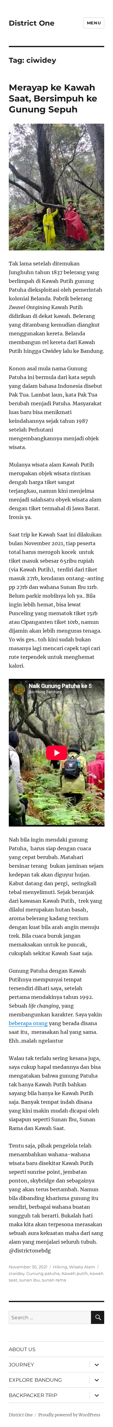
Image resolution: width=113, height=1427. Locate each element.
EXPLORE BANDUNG (35, 1380)
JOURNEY (21, 1365)
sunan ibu (29, 1279)
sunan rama (54, 1279)
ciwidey (16, 1273)
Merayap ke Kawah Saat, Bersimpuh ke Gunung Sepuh (53, 98)
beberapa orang (28, 1023)
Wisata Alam (82, 1266)
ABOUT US (22, 1349)
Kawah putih (75, 1273)
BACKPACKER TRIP (33, 1395)
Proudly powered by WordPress (69, 1415)
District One (32, 23)
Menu (94, 22)
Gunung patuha (43, 1273)
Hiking (60, 1266)
